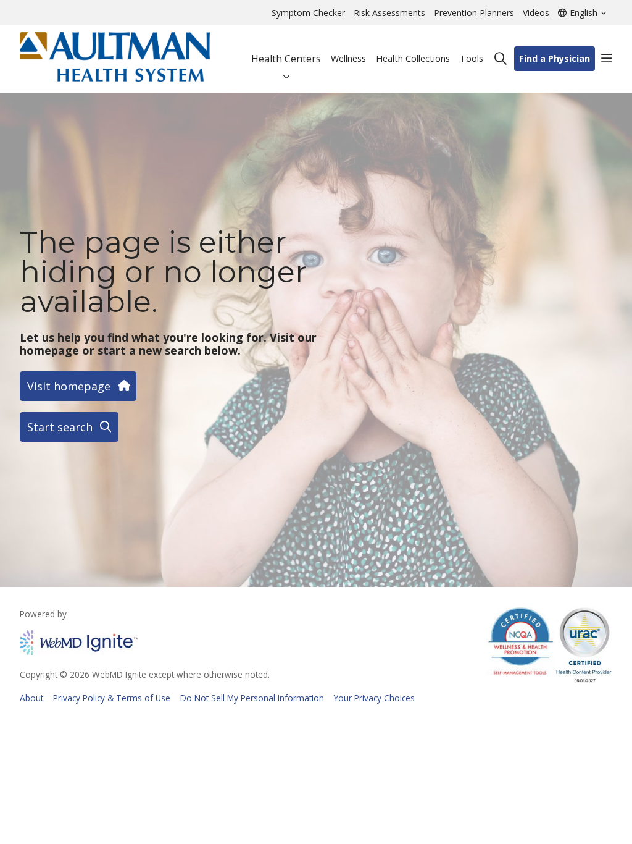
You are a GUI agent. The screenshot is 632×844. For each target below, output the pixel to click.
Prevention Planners (474, 13)
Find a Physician (554, 58)
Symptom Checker (308, 13)
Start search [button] (60, 427)
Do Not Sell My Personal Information (252, 698)
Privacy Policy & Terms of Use (111, 698)
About (31, 698)
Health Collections (413, 58)
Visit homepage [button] (68, 386)
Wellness (348, 58)
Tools (471, 58)
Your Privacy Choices (374, 698)
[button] (606, 59)
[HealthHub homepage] (115, 58)
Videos (536, 13)
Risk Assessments (389, 13)
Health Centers (286, 58)
